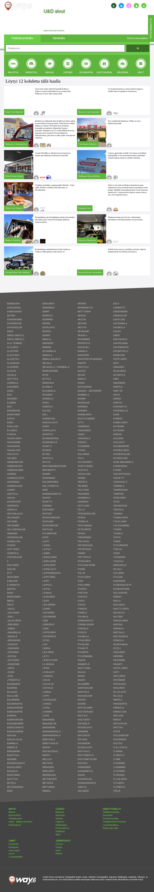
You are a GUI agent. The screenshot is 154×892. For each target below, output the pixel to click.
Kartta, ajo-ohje (110, 828)
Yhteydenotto (15, 818)
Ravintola (60, 815)
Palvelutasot (15, 825)
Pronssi (59, 844)
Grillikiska (60, 831)
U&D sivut (54, 10)
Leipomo (60, 821)
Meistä (12, 812)
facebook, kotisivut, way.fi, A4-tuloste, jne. (54, 30)
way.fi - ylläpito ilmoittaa (20, 821)
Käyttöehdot (15, 815)
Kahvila (59, 818)
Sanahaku (107, 815)
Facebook (13, 844)
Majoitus (60, 812)
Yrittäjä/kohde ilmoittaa (114, 821)
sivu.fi (11, 853)
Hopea (59, 847)
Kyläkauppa (61, 825)
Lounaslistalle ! (16, 856)
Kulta (58, 850)
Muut (58, 834)
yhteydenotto (150, 28)
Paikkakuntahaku (111, 812)
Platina (59, 853)
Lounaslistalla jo (111, 825)
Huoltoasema (62, 828)
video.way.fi (14, 850)
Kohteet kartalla (110, 818)
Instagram (14, 847)
